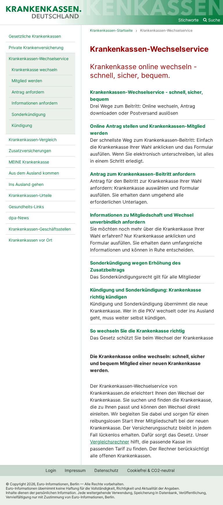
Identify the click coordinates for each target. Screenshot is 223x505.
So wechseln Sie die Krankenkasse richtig (137, 331)
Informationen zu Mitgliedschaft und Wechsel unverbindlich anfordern (141, 218)
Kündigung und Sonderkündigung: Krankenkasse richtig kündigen (145, 293)
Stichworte (188, 19)
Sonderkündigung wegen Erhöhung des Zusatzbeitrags (135, 266)
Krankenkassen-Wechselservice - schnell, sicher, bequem (146, 95)
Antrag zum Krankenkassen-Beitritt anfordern (142, 174)
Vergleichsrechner (109, 442)
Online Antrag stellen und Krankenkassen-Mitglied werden (147, 129)
